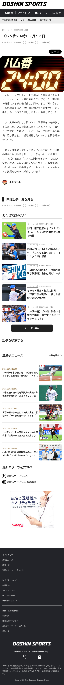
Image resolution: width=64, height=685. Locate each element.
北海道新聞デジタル (10, 621)
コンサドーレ (41, 13)
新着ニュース (7, 560)
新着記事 (9, 13)
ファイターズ (24, 13)
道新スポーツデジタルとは (13, 570)
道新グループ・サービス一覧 (14, 626)
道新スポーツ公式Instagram (21, 482)
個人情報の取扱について (12, 595)
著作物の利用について (11, 601)
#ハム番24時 (44, 42)
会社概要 (6, 616)
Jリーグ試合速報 (28, 20)
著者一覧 (6, 565)
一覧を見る (54, 355)
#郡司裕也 (30, 42)
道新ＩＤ (6, 631)
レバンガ (56, 13)
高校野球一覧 (45, 20)
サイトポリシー (8, 590)
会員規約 (6, 585)
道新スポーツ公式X (17, 476)
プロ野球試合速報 (9, 20)
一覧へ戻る (34, 328)
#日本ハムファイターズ (13, 42)
